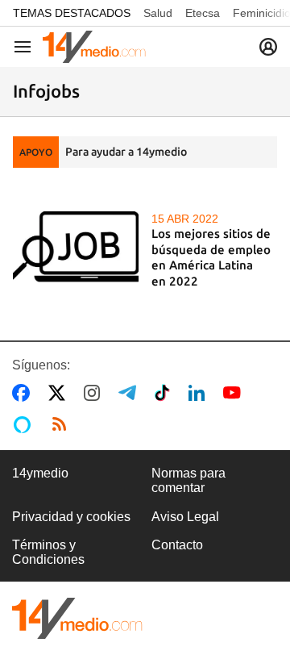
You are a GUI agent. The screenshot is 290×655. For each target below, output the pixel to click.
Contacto (177, 545)
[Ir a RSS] (63, 424)
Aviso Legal (185, 517)
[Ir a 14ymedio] (94, 47)
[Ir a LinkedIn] (199, 393)
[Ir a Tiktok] (165, 393)
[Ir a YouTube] (235, 393)
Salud (157, 12)
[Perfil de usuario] (268, 46)
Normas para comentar (188, 480)
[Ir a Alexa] (25, 424)
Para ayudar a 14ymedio (126, 151)
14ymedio (40, 473)
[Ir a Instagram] (95, 393)
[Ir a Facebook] (24, 393)
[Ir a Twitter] (60, 393)
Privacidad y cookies (71, 517)
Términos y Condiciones (48, 552)
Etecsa (202, 12)
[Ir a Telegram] (130, 393)
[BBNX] (77, 618)
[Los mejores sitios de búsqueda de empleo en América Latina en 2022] (76, 246)
